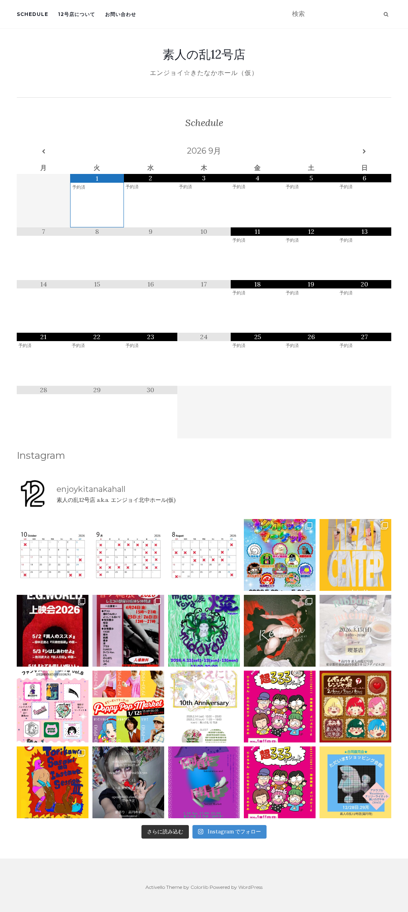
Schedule (32, 14)
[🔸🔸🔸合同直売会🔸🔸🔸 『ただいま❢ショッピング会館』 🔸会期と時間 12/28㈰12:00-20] (355, 782)
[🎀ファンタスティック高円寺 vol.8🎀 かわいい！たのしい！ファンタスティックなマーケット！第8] (52, 706)
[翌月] (364, 151)
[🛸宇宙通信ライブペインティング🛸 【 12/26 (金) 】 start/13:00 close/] (128, 782)
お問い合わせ (120, 14)
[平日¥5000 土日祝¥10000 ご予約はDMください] (204, 555)
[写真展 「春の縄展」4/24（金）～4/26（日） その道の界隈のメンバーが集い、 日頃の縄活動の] (128, 631)
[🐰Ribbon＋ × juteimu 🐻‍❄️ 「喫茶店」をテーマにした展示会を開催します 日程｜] (355, 631)
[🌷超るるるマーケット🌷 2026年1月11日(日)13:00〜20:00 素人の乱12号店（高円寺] (280, 706)
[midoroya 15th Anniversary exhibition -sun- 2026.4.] (204, 631)
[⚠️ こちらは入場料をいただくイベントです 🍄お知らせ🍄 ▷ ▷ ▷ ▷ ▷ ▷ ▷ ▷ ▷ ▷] (52, 782)
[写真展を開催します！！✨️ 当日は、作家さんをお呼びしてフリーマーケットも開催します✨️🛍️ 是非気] (280, 631)
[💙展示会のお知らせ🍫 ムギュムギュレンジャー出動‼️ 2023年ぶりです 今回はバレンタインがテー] (355, 706)
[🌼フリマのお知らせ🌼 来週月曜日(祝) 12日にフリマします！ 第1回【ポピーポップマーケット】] (128, 706)
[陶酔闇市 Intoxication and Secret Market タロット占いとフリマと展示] (204, 782)
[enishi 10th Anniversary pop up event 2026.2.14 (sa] (204, 706)
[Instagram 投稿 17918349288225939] (52, 555)
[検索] (386, 14)
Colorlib (199, 887)
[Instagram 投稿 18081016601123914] (52, 631)
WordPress (250, 887)
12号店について (76, 14)
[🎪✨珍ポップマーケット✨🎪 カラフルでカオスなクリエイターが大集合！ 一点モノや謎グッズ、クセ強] (280, 555)
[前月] (43, 151)
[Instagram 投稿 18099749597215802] (128, 555)
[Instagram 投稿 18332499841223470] (355, 555)
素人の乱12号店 (204, 54)
